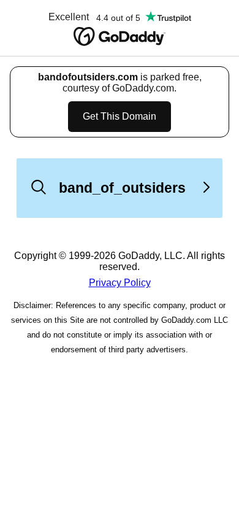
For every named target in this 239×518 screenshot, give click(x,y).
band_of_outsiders (122, 188)
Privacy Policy (120, 282)
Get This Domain (119, 116)
